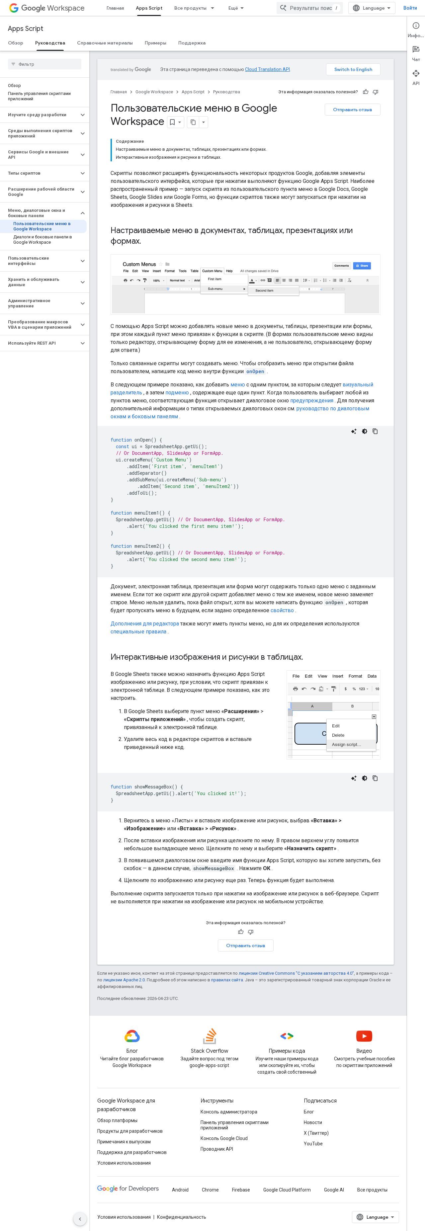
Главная (115, 8)
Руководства (50, 43)
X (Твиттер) (316, 1133)
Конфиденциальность (181, 1217)
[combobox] (310, 8)
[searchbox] (44, 64)
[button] (39, 115)
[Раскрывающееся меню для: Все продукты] (214, 8)
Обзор (15, 43)
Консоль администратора (229, 1111)
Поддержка (192, 43)
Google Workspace (154, 91)
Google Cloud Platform (287, 1189)
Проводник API (217, 1149)
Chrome (210, 1189)
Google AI (334, 1189)
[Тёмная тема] (364, 431)
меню (237, 384)
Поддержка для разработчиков (132, 1152)
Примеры (155, 43)
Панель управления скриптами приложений (235, 1125)
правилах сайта (227, 979)
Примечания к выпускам (124, 1141)
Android (180, 1189)
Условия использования (124, 1163)
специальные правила (138, 631)
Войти (410, 8)
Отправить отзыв (352, 110)
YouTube (313, 1143)
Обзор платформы (117, 1120)
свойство (282, 610)
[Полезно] (366, 92)
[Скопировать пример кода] (375, 431)
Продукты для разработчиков (130, 1131)
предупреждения (311, 400)
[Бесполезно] (376, 92)
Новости (313, 1122)
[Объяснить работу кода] (354, 431)
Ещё (233, 8)
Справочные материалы (105, 43)
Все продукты (190, 8)
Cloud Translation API (267, 69)
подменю (177, 392)
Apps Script (149, 8)
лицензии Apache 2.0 (124, 979)
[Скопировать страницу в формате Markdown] (193, 122)
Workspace (66, 8)
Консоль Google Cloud (224, 1138)
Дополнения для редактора (145, 623)
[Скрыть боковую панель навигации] (80, 1219)
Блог (309, 1111)
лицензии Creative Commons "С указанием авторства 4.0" (296, 973)
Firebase (241, 1189)
